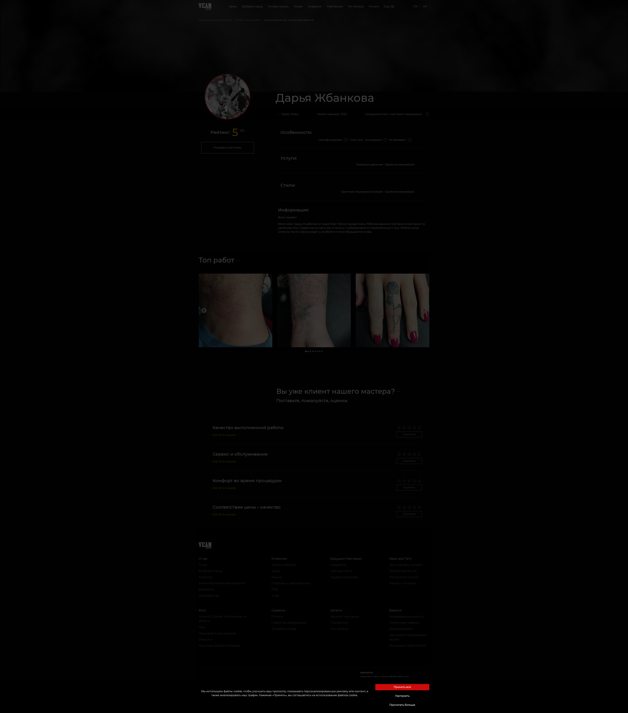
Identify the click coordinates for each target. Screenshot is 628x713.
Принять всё (402, 687)
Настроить (402, 695)
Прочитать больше (402, 704)
